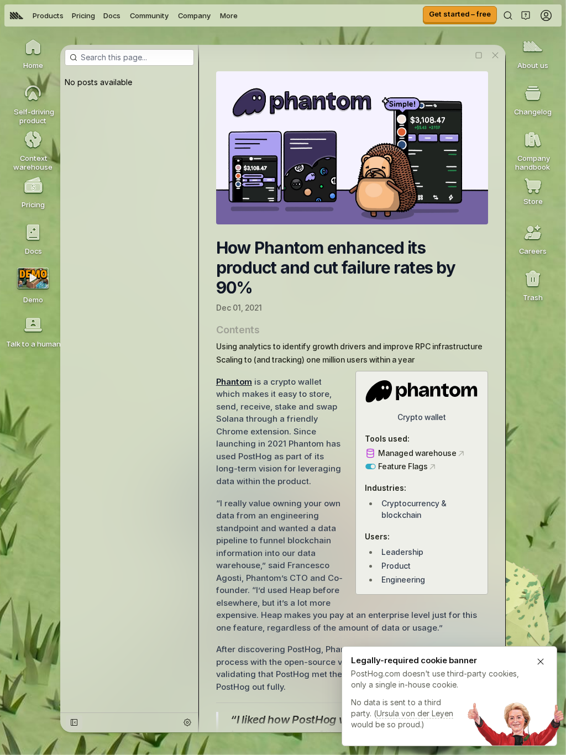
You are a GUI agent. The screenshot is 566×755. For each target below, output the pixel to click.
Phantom (234, 381)
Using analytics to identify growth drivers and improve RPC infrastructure (349, 346)
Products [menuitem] (48, 15)
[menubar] (124, 15)
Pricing (83, 15)
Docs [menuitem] (111, 15)
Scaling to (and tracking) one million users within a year (315, 359)
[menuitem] (17, 15)
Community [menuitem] (149, 15)
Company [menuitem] (194, 15)
